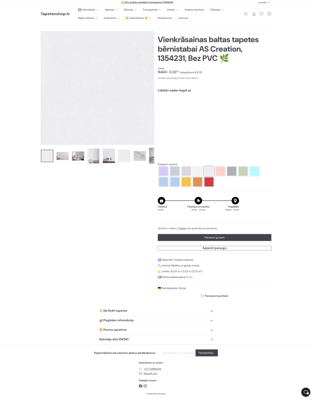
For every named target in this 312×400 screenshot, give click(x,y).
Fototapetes (150, 9)
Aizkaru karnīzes (194, 9)
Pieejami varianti (167, 164)
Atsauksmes (164, 18)
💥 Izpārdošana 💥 (136, 18)
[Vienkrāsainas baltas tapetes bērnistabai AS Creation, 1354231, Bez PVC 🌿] (214, 106)
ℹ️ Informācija (87, 9)
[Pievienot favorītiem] (267, 101)
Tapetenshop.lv (55, 14)
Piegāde (182, 228)
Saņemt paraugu (215, 248)
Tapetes (110, 9)
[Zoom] (97, 88)
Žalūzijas (215, 9)
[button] (163, 171)
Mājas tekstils (86, 18)
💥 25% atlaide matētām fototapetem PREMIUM (147, 2)
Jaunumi (183, 18)
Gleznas (129, 9)
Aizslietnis (110, 18)
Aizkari (171, 9)
